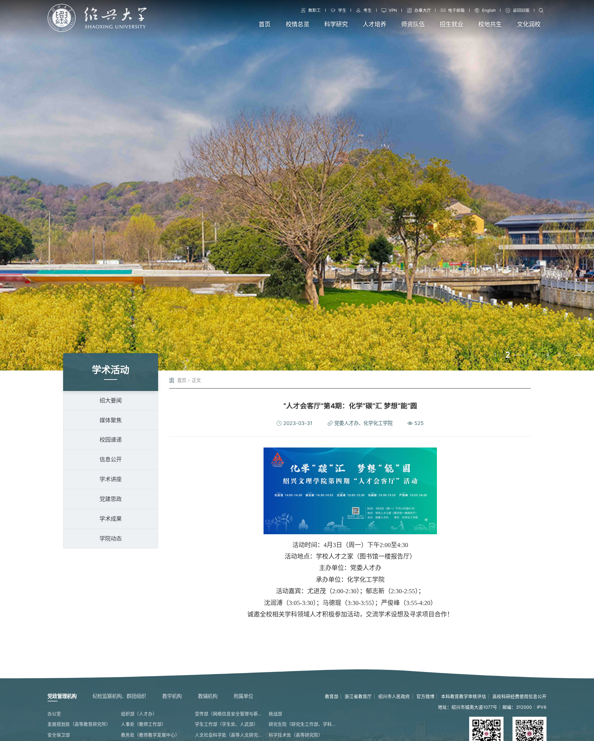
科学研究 (336, 24)
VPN (393, 10)
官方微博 (425, 696)
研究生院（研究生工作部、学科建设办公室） (303, 724)
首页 (264, 24)
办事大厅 (422, 10)
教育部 (331, 696)
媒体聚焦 (111, 420)
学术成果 (111, 518)
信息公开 (111, 459)
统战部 (275, 713)
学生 (342, 10)
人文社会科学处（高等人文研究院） (229, 735)
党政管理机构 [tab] (62, 696)
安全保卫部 (59, 735)
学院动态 (111, 538)
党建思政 (111, 498)
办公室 (54, 713)
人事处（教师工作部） (143, 724)
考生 (367, 10)
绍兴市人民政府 (394, 696)
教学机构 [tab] (172, 696)
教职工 (314, 10)
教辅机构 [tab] (207, 696)
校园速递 (111, 439)
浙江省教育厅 (358, 696)
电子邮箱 (456, 10)
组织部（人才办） (139, 713)
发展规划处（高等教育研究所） (79, 724)
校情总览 (297, 24)
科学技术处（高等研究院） (296, 735)
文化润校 (529, 24)
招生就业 (451, 24)
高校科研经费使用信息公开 (519, 696)
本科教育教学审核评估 (463, 696)
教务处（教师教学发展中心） (150, 735)
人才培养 (374, 24)
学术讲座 (111, 479)
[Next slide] (577, 354)
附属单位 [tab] (243, 696)
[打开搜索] (540, 10)
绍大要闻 (111, 400)
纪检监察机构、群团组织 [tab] (119, 696)
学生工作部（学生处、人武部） (226, 724)
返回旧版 (521, 10)
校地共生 (490, 24)
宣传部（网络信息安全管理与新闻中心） (229, 713)
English (489, 10)
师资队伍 (413, 24)
